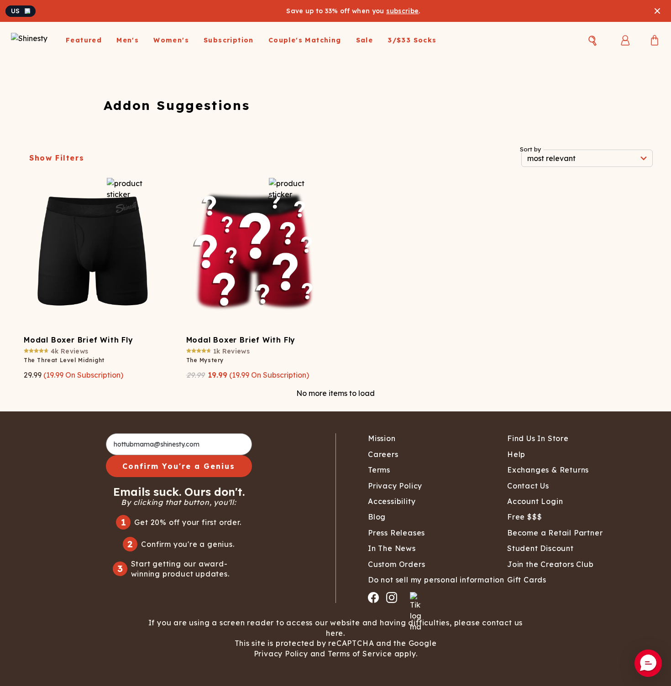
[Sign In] (625, 40)
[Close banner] (657, 11)
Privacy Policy (281, 653)
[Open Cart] (654, 40)
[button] (648, 663)
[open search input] (592, 40)
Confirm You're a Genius (178, 466)
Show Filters (56, 157)
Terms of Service (360, 653)
